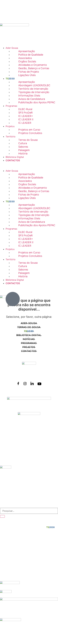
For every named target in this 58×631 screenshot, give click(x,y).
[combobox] (29, 511)
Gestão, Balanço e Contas (33, 68)
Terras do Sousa (28, 139)
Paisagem (24, 150)
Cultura (22, 143)
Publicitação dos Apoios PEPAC (36, 102)
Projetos (10, 126)
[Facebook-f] (18, 383)
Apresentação (26, 51)
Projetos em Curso (29, 129)
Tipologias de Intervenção (33, 92)
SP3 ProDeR (25, 112)
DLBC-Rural (25, 109)
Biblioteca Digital (15, 157)
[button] (29, 163)
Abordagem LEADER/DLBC (34, 85)
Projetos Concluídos (30, 133)
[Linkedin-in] (32, 384)
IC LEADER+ (25, 115)
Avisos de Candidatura (31, 98)
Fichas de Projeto (28, 71)
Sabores (23, 146)
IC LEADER (24, 122)
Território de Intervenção (33, 88)
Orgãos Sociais (27, 61)
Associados (25, 58)
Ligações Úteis (27, 75)
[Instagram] (25, 383)
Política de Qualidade (30, 54)
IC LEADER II (25, 119)
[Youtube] (39, 384)
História (22, 153)
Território (10, 136)
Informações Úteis (29, 95)
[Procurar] (2, 516)
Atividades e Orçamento (32, 64)
